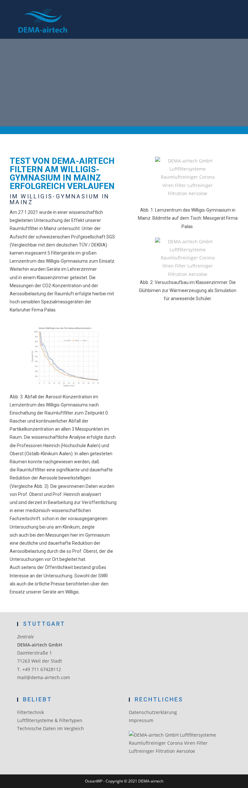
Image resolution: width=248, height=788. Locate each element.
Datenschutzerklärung (153, 712)
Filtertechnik (30, 712)
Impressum (141, 720)
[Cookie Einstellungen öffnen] (14, 780)
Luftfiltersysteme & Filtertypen (49, 720)
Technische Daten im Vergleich (50, 728)
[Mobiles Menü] (230, 22)
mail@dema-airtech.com (43, 677)
